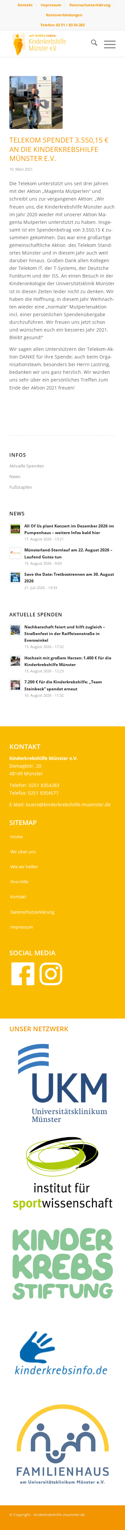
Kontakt (25, 4)
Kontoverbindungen (64, 14)
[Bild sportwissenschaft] (65, 1176)
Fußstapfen (20, 487)
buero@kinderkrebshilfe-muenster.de (68, 804)
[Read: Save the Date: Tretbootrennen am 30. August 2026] (15, 577)
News (14, 476)
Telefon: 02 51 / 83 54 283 (62, 24)
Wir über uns (23, 852)
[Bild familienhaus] (65, 1447)
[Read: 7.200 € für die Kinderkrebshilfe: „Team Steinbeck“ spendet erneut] (15, 685)
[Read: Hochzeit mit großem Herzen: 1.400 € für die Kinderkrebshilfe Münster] (15, 661)
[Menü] (106, 43)
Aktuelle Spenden (26, 466)
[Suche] (90, 43)
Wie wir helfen (24, 867)
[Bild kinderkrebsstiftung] (65, 1266)
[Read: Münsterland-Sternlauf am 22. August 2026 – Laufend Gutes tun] (15, 553)
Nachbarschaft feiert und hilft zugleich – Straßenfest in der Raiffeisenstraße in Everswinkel (64, 633)
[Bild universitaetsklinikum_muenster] (65, 1085)
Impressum (51, 4)
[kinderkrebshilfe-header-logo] (51, 43)
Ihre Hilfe (19, 882)
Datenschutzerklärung (89, 4)
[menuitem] (25, 5)
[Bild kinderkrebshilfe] (65, 1356)
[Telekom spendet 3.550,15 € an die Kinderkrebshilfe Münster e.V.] (35, 102)
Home (16, 837)
